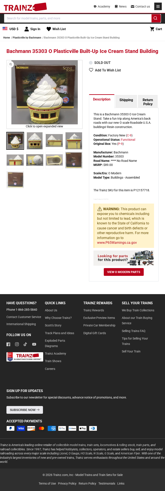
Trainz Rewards (93, 310)
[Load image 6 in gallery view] (34, 160)
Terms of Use (47, 483)
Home (6, 37)
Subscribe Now (23, 410)
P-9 (120, 143)
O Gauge (74, 453)
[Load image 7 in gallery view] (54, 160)
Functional (128, 139)
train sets (93, 445)
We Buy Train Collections (138, 310)
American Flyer (130, 453)
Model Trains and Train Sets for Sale (99, 475)
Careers (50, 369)
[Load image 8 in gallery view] (73, 160)
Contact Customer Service (23, 317)
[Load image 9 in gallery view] (15, 180)
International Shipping (21, 324)
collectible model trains (71, 445)
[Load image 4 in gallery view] (73, 141)
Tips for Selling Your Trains (135, 341)
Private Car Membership (99, 325)
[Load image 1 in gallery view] (15, 141)
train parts (142, 445)
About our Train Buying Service (137, 320)
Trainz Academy (55, 353)
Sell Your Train (131, 351)
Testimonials (106, 483)
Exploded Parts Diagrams (55, 343)
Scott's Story (53, 325)
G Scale (109, 453)
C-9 (129, 135)
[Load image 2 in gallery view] (34, 141)
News (123, 6)
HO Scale (86, 453)
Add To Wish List (108, 70)
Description (101, 99)
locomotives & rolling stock (117, 445)
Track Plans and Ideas (59, 333)
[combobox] (82, 18)
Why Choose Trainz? (58, 318)
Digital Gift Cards (94, 333)
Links (120, 483)
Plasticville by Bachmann (27, 37)
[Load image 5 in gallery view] (15, 160)
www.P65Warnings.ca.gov (117, 243)
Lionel (63, 453)
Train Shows (53, 361)
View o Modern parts (123, 272)
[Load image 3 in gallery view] (54, 141)
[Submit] (156, 19)
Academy (104, 6)
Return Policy (148, 102)
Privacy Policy (67, 483)
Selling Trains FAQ (133, 331)
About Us (51, 310)
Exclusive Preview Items (99, 318)
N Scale (98, 453)
